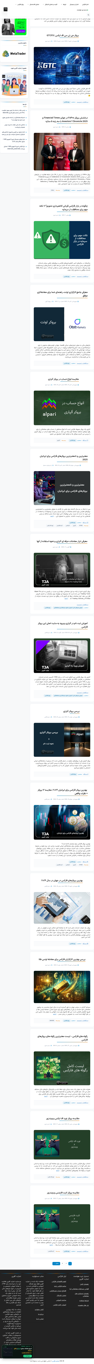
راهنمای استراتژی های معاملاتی (82, 1294)
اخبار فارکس (85, 5)
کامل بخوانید (39, 1309)
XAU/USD (52, 1020)
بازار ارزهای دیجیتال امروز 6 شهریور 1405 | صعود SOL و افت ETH (14, 140)
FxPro (52, 190)
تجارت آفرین (55, 1361)
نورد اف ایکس (50, 525)
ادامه (52, 516)
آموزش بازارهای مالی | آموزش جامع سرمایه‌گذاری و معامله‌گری (68, 608)
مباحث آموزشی (61, 1300)
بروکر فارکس (66, 102)
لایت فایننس (59, 525)
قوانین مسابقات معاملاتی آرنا (79, 1289)
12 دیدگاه (85, 523)
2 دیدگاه (85, 774)
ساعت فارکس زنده (60, 1286)
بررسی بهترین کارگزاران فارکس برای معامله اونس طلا (62, 959)
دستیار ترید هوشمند (82, 10)
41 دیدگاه (85, 862)
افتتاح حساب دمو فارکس (58, 1291)
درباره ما (41, 1314)
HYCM (80, 525)
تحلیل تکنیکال (61, 1295)
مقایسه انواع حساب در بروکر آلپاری (63, 379)
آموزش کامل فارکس (59, 1305)
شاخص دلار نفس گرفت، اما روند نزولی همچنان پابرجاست (14, 126)
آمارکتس (68, 525)
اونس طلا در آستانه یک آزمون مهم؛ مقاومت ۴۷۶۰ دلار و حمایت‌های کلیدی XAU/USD (13, 111)
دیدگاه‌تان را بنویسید (82, 102)
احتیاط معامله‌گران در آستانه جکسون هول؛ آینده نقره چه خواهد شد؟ (13, 119)
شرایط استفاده (84, 1301)
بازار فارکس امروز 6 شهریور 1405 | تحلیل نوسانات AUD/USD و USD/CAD (14, 148)
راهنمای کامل (84, 1284)
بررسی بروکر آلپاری (71, 711)
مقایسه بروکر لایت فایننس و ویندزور (63, 1192)
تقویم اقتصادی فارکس (59, 1281)
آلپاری (58, 440)
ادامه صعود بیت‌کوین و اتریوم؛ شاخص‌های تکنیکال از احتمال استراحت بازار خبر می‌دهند (13, 133)
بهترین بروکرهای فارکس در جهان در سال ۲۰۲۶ (62, 880)
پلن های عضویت (83, 1305)
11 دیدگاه (85, 440)
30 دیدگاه (85, 944)
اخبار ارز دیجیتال (74, 5)
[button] (88, 15)
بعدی (56, 1263)
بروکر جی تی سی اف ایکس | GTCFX (63, 35)
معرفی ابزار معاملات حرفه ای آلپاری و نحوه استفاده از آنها (62, 541)
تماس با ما (40, 1319)
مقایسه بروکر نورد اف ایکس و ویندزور (62, 1118)
